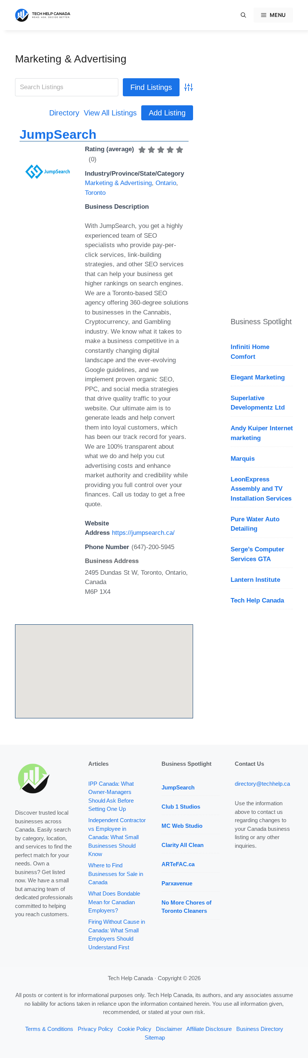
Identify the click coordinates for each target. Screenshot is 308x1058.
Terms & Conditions (49, 1029)
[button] (243, 15)
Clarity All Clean (183, 845)
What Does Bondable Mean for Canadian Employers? (114, 902)
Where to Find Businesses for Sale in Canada (115, 873)
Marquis (243, 458)
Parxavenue (177, 883)
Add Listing (167, 113)
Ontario (166, 183)
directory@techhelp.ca (262, 783)
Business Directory (259, 1029)
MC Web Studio (182, 826)
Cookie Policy (134, 1029)
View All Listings (110, 113)
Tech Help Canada (257, 600)
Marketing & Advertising (71, 59)
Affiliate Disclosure (209, 1029)
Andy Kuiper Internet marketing (262, 433)
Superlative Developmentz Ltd (258, 403)
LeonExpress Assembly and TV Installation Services (261, 489)
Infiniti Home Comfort (250, 351)
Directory (64, 113)
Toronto (95, 192)
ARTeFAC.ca (178, 864)
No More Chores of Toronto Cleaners (186, 906)
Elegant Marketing (258, 377)
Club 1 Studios (181, 806)
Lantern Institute (255, 579)
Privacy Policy (95, 1029)
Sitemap (155, 1037)
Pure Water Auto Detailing (255, 524)
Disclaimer (169, 1029)
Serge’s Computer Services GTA (257, 554)
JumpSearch (58, 134)
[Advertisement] (262, 165)
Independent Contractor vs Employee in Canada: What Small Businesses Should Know (117, 837)
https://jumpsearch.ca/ (143, 532)
